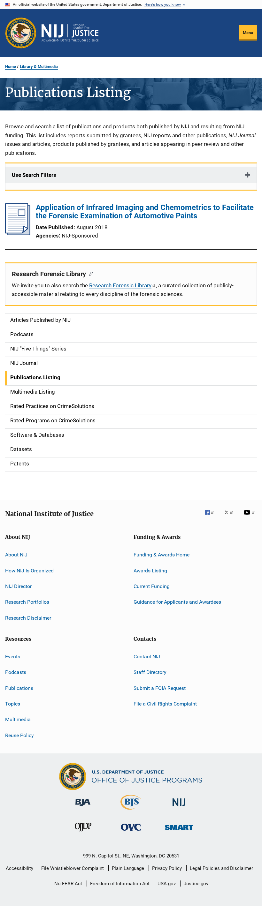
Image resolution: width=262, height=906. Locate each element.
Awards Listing (150, 570)
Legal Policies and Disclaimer (221, 868)
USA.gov (167, 884)
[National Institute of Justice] (179, 807)
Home (10, 66)
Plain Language (128, 868)
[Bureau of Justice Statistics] (130, 810)
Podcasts (15, 672)
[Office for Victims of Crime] (131, 831)
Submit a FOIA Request (160, 688)
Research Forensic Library (120, 285)
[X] (231, 517)
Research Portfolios (27, 602)
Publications (19, 688)
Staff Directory (150, 672)
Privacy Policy (167, 868)
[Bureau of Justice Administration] (82, 807)
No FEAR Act (68, 884)
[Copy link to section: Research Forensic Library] (89, 273)
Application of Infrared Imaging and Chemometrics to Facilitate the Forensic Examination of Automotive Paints (145, 211)
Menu (248, 32)
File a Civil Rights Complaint (165, 704)
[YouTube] (250, 517)
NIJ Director (18, 586)
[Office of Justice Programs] (20, 33)
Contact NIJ (147, 656)
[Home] (70, 33)
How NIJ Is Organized (29, 570)
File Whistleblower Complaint (72, 868)
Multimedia (18, 719)
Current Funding (152, 586)
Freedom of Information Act (120, 884)
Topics (12, 704)
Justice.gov (196, 884)
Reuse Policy (19, 735)
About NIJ (16, 555)
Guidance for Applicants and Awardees (177, 602)
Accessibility (19, 868)
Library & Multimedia (39, 66)
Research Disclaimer (28, 618)
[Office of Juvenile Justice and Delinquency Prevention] (83, 832)
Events (12, 656)
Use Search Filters (34, 175)
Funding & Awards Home (161, 555)
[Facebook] (212, 517)
